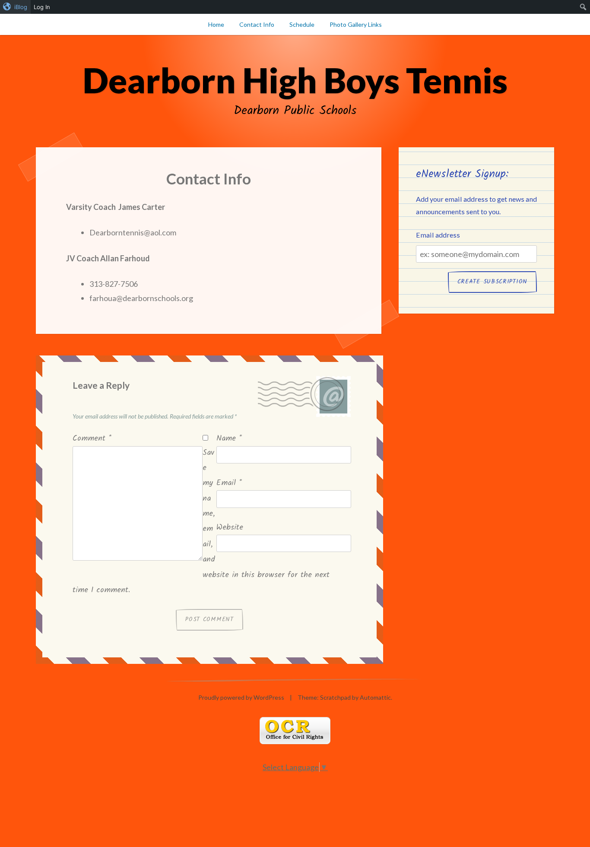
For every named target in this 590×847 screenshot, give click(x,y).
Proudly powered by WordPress (241, 697)
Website (229, 527)
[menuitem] (15, 7)
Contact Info (256, 24)
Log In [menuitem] (42, 6)
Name (229, 438)
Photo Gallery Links (356, 24)
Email (229, 483)
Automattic (375, 697)
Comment (92, 438)
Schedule (301, 24)
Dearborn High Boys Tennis (295, 80)
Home (216, 24)
